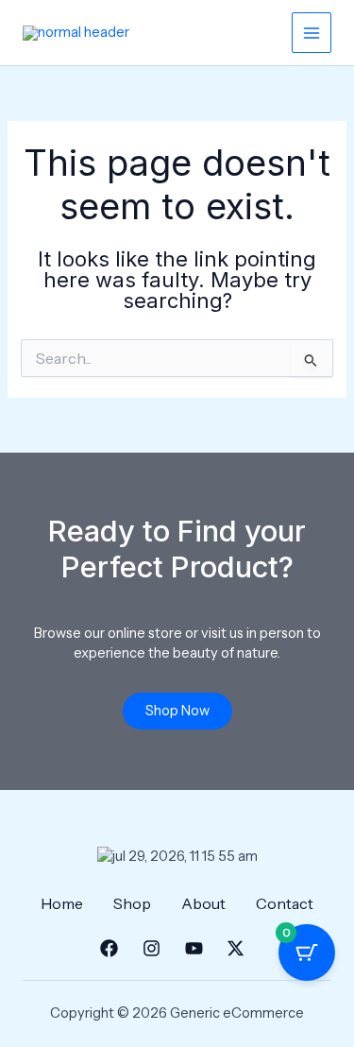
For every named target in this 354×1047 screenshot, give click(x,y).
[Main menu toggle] (311, 32)
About (203, 903)
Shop (132, 903)
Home (62, 903)
